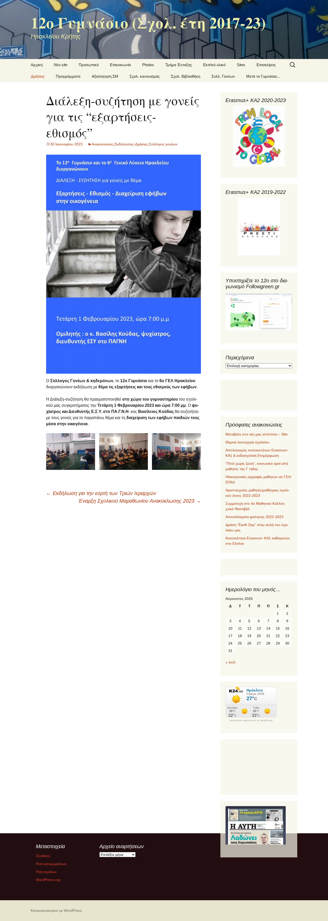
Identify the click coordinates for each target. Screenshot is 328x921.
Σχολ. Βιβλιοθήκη (185, 76)
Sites (241, 65)
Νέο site (60, 65)
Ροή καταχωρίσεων (51, 864)
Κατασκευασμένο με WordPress (56, 910)
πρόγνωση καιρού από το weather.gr (251, 720)
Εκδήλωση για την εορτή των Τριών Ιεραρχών (101, 493)
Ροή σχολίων (46, 872)
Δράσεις (38, 76)
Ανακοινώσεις (103, 144)
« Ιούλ (230, 662)
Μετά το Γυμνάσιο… (263, 76)
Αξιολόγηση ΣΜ (105, 76)
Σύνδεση (43, 856)
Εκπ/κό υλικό (214, 65)
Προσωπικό (89, 65)
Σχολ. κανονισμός (144, 76)
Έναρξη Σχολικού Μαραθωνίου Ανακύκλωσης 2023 (139, 501)
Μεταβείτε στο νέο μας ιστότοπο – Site (256, 434)
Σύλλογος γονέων (163, 144)
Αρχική (37, 65)
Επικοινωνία (120, 65)
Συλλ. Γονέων (223, 76)
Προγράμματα (68, 76)
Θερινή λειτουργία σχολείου (247, 442)
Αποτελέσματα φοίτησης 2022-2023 (254, 517)
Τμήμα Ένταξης (178, 65)
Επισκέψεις (266, 65)
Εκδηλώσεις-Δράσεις (131, 144)
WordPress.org (48, 880)
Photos (148, 65)
